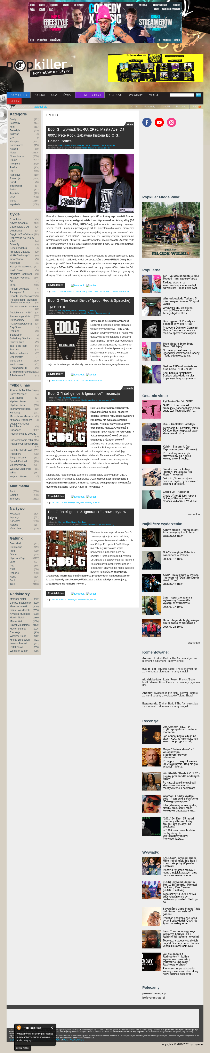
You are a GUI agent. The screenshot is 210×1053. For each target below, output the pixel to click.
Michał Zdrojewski (20, 639)
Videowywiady (18, 465)
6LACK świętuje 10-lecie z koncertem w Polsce (179, 554)
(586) (36, 651)
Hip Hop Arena (18, 401)
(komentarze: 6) (102, 148)
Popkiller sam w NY (21, 312)
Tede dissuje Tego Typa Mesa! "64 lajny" (178, 345)
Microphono (73, 503)
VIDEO (153, 95)
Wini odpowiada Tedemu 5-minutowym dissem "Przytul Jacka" (181, 301)
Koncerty (15, 521)
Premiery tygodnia (20, 316)
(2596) (36, 610)
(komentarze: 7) (106, 400)
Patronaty (149, 106)
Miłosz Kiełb (16, 621)
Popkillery (15, 453)
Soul (12, 580)
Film (12, 126)
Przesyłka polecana (21, 323)
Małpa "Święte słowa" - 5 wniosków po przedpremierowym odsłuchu (178, 753)
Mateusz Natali (18, 599)
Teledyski (15, 498)
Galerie (14, 495)
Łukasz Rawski (18, 643)
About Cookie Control (19, 1027)
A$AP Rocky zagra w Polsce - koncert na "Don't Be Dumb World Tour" (181, 577)
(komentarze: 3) (106, 524)
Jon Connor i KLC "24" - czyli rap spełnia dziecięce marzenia (179, 729)
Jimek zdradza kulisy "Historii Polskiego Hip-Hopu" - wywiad (178, 472)
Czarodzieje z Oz (19, 226)
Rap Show (16, 327)
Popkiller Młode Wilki (21, 450)
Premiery (15, 163)
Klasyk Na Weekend (21, 266)
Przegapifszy (17, 320)
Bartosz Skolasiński (21, 602)
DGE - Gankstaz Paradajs (179, 424)
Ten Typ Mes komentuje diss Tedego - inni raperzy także (181, 277)
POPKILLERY (18, 95)
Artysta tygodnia (19, 223)
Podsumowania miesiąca (24, 306)
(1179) (36, 625)
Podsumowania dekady (23, 433)
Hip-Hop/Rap (17, 558)
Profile (13, 167)
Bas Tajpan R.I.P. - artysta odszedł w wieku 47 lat (179, 322)
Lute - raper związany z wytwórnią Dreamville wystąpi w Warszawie (177, 600)
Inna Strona (16, 259)
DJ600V (114, 291)
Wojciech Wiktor (19, 650)
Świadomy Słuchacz (21, 338)
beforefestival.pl (153, 997)
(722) (36, 636)
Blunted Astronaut (94, 380)
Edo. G (55, 291)
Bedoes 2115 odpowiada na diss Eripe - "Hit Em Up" (180, 368)
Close (52, 1027)
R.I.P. (12, 171)
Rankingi (15, 174)
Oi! (11, 281)
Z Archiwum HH (18, 368)
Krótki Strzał (16, 270)
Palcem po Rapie (19, 288)
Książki (14, 148)
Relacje (14, 524)
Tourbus (14, 349)
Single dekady (18, 457)
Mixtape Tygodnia (20, 277)
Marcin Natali (17, 617)
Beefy (13, 119)
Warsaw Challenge (20, 468)
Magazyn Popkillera (21, 274)
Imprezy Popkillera (20, 408)
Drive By (14, 244)
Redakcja (15, 632)
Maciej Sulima (18, 628)
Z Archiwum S (17, 375)
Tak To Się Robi (18, 345)
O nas (134, 106)
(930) (36, 632)
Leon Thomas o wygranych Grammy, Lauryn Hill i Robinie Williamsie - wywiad (181, 934)
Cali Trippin (16, 397)
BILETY (14, 101)
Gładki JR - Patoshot (176, 491)
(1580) (36, 617)
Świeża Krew (17, 342)
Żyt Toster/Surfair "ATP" (178, 401)
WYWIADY (136, 95)
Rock (13, 576)
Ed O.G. (71, 291)
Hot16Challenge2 (20, 255)
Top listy (14, 193)
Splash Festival (18, 461)
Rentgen (14, 331)
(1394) (36, 621)
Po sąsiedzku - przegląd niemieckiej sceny (23, 301)
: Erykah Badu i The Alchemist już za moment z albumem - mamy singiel (169, 659)
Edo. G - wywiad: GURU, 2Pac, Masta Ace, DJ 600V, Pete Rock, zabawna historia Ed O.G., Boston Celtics (86, 135)
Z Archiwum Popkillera (22, 371)
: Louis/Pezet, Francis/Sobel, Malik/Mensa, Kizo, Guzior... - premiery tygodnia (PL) (171, 682)
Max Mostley (86, 503)
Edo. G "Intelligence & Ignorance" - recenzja (84, 393)
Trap (12, 584)
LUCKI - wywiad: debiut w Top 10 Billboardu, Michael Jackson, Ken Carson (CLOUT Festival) (180, 886)
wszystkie (194, 514)
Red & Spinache (59, 380)
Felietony (15, 123)
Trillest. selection (19, 353)
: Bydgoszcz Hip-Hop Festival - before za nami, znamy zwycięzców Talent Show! (170, 694)
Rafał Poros (16, 647)
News (13, 152)
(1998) (36, 614)
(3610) (36, 603)
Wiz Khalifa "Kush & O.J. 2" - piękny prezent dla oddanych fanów (181, 776)
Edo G (63, 291)
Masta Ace (105, 291)
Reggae (14, 573)
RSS (195, 106)
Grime (13, 554)
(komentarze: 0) (103, 313)
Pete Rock (124, 291)
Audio (13, 491)
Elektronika (16, 547)
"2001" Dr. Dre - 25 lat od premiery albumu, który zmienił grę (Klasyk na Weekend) (178, 822)
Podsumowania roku (21, 440)
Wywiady (15, 204)
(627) (36, 643)
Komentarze (16, 145)
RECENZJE (115, 95)
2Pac (96, 291)
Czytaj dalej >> (56, 285)
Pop (12, 565)
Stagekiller (16, 334)
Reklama (181, 106)
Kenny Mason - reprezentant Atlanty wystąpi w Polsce (180, 531)
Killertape (15, 262)
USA (54, 95)
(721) (36, 640)
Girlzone (14, 134)
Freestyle (15, 130)
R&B (12, 569)
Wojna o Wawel (18, 476)
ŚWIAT (67, 95)
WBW (13, 472)
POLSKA (39, 95)
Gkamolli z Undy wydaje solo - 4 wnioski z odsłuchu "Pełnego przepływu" (180, 798)
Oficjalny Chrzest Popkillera (19, 425)
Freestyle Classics (20, 251)
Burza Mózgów (18, 394)
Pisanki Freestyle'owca (22, 296)
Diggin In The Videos (21, 234)
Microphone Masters (21, 416)
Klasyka (14, 141)
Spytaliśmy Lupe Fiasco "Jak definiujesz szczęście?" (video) (181, 911)
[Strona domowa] (40, 68)
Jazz (12, 561)
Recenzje (15, 178)
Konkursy (15, 412)
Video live (15, 528)
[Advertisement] (173, 163)
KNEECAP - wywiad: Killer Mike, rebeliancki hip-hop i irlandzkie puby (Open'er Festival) (180, 862)
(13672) (35, 599)
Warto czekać (17, 364)
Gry (12, 137)
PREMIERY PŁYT (90, 95)
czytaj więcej (22, 1048)
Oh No (64, 503)
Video (13, 200)
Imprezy (14, 517)
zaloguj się (40, 106)
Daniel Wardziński (20, 610)
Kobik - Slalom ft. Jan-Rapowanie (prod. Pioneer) (180, 448)
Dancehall (15, 543)
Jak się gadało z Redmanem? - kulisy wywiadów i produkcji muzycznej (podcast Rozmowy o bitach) (177, 959)
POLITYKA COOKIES (73, 1040)
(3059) (36, 606)
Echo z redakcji (18, 248)
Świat (13, 189)
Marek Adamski (18, 606)
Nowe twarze (17, 156)
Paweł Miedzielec (20, 625)
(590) (36, 647)
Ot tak (13, 285)
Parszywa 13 (17, 292)
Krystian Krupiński (20, 613)
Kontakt (165, 106)
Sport (13, 182)
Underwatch (16, 357)
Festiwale (15, 513)
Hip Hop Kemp (18, 405)
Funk (12, 550)
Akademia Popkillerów (22, 390)
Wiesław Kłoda (18, 636)
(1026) (36, 628)
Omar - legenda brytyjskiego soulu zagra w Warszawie (181, 621)
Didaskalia (16, 230)
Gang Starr (87, 291)
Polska (13, 160)
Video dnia (16, 360)
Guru (78, 291)
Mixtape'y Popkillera (21, 420)
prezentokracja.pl (154, 993)
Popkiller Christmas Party (24, 443)
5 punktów (15, 219)
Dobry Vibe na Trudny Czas (22, 239)
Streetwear (16, 185)
